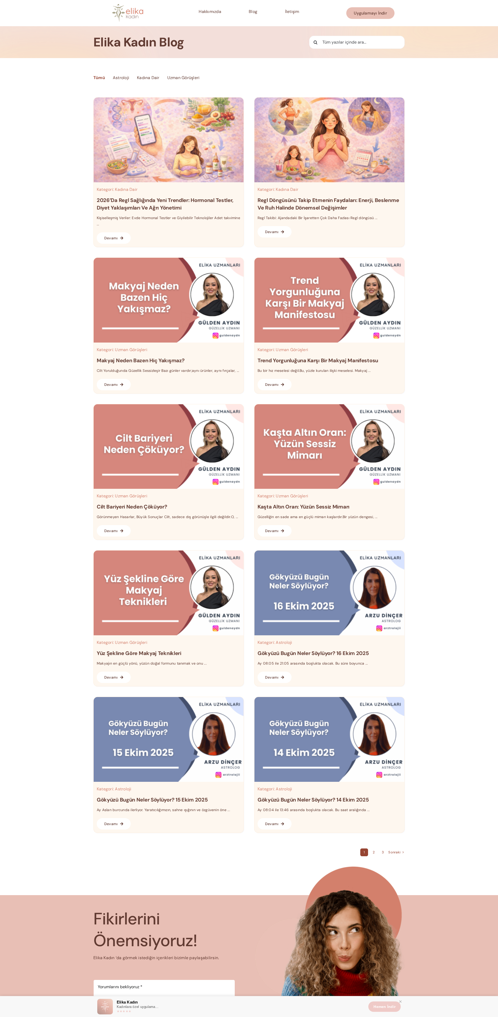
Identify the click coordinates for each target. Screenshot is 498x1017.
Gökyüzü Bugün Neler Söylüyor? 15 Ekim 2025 (152, 799)
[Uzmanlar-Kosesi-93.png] (169, 406)
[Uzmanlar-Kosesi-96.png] (169, 259)
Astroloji (284, 642)
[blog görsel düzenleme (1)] (169, 99)
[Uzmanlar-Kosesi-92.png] (329, 406)
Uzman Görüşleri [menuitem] (183, 77)
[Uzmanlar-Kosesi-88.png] (329, 699)
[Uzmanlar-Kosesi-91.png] (169, 552)
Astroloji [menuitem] (121, 77)
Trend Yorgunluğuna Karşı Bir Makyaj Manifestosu (318, 360)
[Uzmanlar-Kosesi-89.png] (169, 699)
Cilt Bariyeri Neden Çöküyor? (132, 506)
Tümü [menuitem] (99, 77)
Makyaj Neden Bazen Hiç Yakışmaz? (140, 360)
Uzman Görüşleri (131, 349)
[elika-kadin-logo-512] (127, 6)
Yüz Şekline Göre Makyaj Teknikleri (139, 653)
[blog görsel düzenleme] (329, 99)
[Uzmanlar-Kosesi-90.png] (329, 552)
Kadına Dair (126, 189)
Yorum (101, 974)
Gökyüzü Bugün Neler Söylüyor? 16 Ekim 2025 (313, 653)
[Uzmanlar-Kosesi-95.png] (329, 259)
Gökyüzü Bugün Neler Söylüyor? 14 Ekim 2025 (313, 799)
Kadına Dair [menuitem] (148, 77)
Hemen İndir (385, 1007)
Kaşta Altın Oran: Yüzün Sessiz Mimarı (303, 506)
